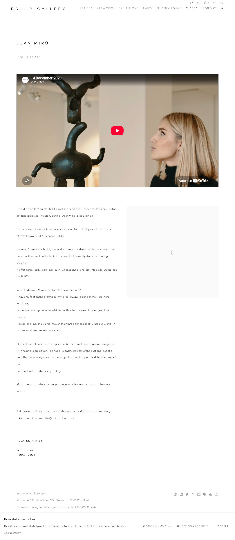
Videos (192, 8)
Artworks (105, 8)
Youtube (210, 494)
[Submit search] (222, 8)
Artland (216, 494)
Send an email (205, 494)
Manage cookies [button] (157, 526)
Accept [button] (223, 526)
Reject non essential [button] (193, 526)
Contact (210, 8)
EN (192, 3)
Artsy (181, 494)
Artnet (187, 494)
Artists (86, 8)
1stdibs (193, 494)
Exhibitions (129, 8)
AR (215, 3)
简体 (207, 3)
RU (222, 3)
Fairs (147, 8)
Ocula (199, 494)
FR (199, 3)
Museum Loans (169, 8)
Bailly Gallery (39, 9)
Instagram (175, 494)
